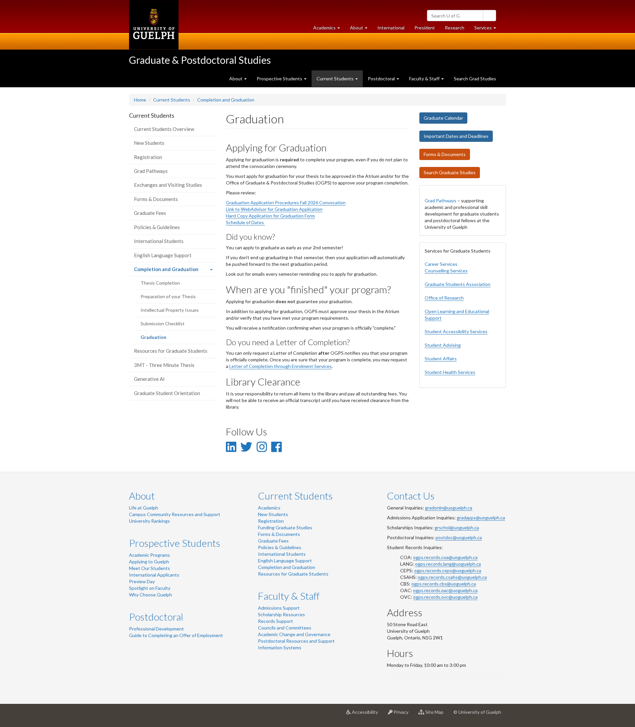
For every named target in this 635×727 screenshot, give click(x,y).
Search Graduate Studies (450, 172)
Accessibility (367, 714)
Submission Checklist (163, 323)
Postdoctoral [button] (382, 78)
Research (457, 29)
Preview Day (142, 581)
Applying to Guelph (149, 561)
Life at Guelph (143, 507)
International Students (159, 241)
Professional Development (156, 628)
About (142, 496)
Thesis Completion (160, 283)
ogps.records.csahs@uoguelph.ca (452, 577)
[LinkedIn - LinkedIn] (231, 446)
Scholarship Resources (281, 614)
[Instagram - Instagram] (262, 446)
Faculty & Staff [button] (425, 78)
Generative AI (149, 379)
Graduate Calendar (443, 118)
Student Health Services (450, 372)
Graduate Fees (150, 213)
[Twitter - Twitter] (246, 446)
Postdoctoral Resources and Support (296, 641)
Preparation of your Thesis (168, 296)
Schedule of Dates (245, 222)
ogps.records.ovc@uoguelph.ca (445, 597)
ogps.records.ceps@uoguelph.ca (447, 570)
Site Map (436, 714)
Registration (148, 157)
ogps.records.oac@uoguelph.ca (445, 590)
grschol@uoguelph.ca (457, 527)
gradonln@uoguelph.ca (448, 507)
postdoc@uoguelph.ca (459, 537)
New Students (149, 143)
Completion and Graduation (225, 99)
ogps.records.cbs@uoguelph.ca (443, 583)
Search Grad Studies (475, 78)
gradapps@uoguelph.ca (481, 517)
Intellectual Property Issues (170, 310)
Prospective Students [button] (280, 78)
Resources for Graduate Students (170, 351)
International (390, 27)
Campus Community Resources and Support (174, 514)
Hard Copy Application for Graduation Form (270, 216)
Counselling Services (446, 270)
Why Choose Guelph (150, 594)
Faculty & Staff (288, 596)
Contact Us (411, 496)
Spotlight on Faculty (149, 588)
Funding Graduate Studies (285, 527)
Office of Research (444, 298)
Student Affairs (441, 358)
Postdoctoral (156, 617)
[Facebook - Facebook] (276, 446)
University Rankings (149, 521)
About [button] (361, 29)
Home (140, 99)
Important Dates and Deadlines (456, 136)
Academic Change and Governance (294, 634)
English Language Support (162, 255)
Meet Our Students (149, 568)
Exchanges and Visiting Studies (168, 185)
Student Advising (443, 345)
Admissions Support (279, 608)
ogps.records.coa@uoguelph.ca (445, 557)
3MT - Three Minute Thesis (164, 365)
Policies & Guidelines (157, 227)
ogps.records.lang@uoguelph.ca (448, 564)
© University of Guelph (477, 712)
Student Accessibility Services (456, 331)
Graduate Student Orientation (167, 393)
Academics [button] (329, 29)
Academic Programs (149, 555)
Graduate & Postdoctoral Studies (200, 60)
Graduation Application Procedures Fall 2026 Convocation (286, 202)
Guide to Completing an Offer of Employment (176, 635)
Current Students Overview (164, 129)
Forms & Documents (156, 199)
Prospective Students (174, 543)
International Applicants (154, 575)
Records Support (275, 621)
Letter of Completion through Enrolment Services (280, 366)
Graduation (162, 339)
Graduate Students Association (457, 284)
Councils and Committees (284, 627)
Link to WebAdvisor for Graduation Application (274, 209)
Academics (269, 507)
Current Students (171, 99)
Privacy (403, 714)
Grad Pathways (151, 171)
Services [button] (487, 29)
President (424, 27)
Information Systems (279, 647)
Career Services (441, 264)
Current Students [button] (336, 78)
